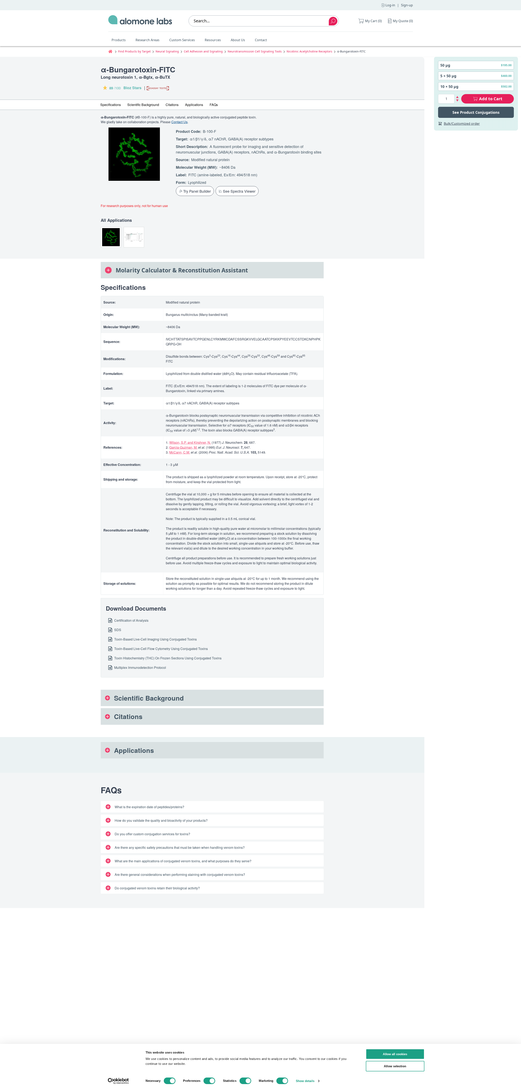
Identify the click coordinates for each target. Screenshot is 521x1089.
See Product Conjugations (476, 112)
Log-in (390, 5)
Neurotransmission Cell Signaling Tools (255, 51)
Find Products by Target (134, 51)
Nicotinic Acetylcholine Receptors (309, 51)
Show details (305, 1081)
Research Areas (147, 40)
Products (119, 40)
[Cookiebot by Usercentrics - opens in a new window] (118, 1081)
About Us (238, 40)
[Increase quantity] (457, 97)
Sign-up (407, 5)
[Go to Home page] (140, 21)
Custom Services (182, 40)
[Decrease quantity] (457, 100)
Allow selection (395, 1066)
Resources (213, 40)
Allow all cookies (395, 1054)
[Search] (333, 21)
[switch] (209, 1081)
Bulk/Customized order (462, 123)
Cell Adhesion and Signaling (203, 51)
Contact (261, 40)
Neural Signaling (167, 51)
